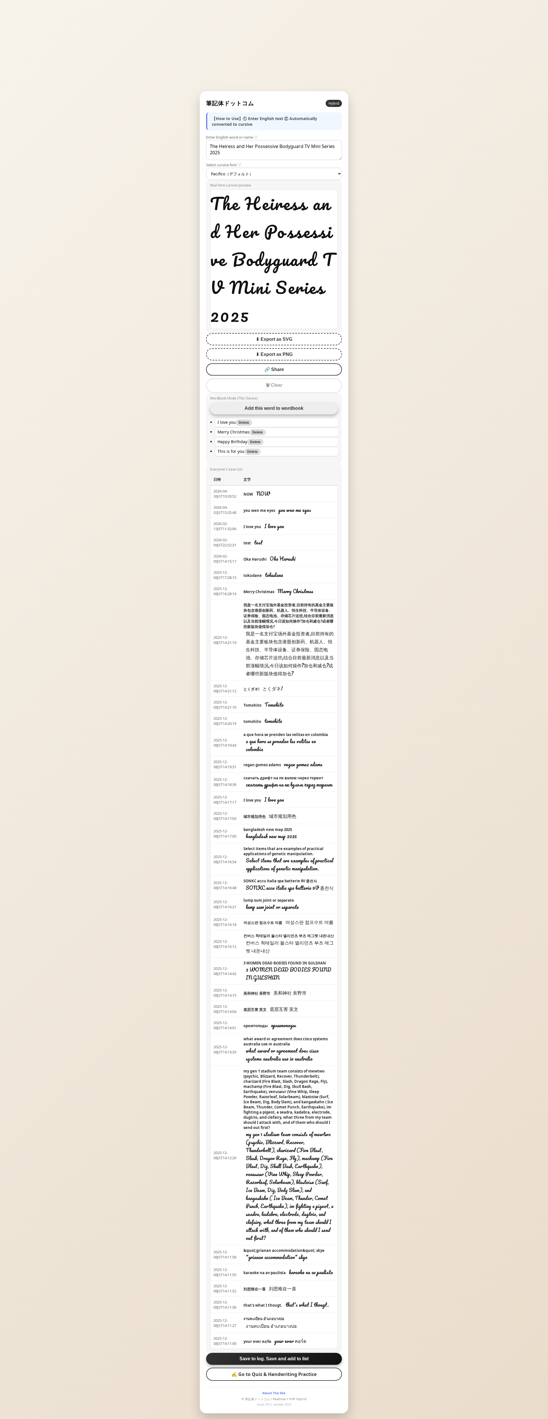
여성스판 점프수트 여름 (262, 922)
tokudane (252, 575)
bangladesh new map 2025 (267, 829)
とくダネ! (251, 689)
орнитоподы (255, 1025)
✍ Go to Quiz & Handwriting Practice (274, 1374)
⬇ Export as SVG (274, 339)
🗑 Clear (274, 385)
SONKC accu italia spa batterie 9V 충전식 (280, 880)
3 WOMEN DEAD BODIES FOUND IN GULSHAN (284, 963)
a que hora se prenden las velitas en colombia (285, 734)
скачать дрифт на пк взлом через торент (283, 778)
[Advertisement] (274, 46)
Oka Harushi (255, 559)
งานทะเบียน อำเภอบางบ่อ (263, 1318)
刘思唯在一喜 (254, 1289)
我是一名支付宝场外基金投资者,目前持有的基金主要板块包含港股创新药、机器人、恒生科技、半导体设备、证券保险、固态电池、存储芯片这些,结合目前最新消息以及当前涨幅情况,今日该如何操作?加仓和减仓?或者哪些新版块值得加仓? (288, 615)
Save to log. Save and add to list (274, 1358)
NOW (248, 494)
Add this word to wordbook (274, 408)
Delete (244, 423)
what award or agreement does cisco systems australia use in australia (285, 1041)
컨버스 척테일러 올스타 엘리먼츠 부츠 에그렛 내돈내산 (288, 935)
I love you (252, 526)
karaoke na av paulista (264, 1272)
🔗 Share (274, 369)
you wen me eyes (259, 510)
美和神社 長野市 (256, 993)
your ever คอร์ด (257, 1341)
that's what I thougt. (262, 1305)
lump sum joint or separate (268, 900)
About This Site (274, 1393)
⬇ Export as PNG (274, 354)
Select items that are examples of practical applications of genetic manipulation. (283, 851)
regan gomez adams (262, 764)
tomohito (252, 721)
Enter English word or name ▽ (232, 137)
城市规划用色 (254, 816)
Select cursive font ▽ (223, 164)
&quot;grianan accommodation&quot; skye (284, 1250)
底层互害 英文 (255, 1009)
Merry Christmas (258, 591)
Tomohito (252, 705)
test (247, 543)
